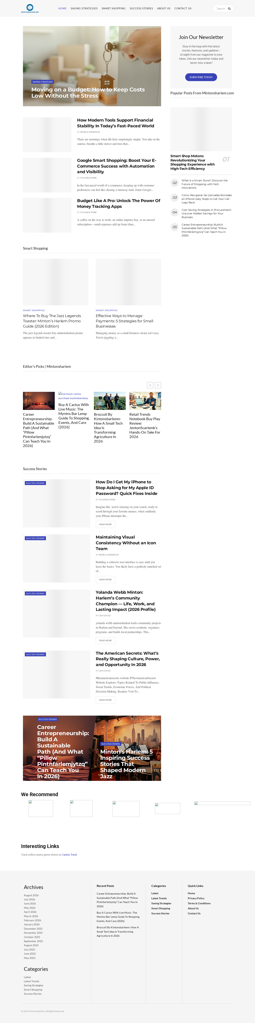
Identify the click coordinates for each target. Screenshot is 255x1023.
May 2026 (29, 907)
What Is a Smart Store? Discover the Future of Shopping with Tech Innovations (205, 184)
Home (62, 8)
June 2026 (30, 903)
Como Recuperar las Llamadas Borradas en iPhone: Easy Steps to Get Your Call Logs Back (207, 198)
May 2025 (29, 957)
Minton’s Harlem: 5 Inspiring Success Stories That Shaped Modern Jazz (126, 764)
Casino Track (69, 854)
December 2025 (33, 928)
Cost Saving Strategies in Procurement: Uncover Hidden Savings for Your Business (206, 213)
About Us (163, 8)
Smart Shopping (114, 8)
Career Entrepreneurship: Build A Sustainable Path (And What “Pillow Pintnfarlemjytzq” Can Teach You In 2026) (38, 430)
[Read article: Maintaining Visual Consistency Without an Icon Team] (56, 558)
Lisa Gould (105, 615)
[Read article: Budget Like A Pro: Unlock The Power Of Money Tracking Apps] (47, 215)
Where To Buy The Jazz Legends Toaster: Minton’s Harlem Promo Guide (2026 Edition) (52, 321)
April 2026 (30, 911)
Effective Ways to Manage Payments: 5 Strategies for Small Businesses (124, 321)
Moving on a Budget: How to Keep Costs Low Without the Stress (88, 92)
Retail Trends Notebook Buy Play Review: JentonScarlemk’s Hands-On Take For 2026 (144, 425)
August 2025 (31, 945)
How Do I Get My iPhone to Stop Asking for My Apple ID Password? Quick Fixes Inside (126, 487)
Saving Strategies (84, 8)
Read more (107, 523)
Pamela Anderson (90, 132)
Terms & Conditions (199, 903)
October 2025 (32, 937)
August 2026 (31, 895)
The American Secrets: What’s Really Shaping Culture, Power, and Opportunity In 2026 (128, 659)
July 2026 (29, 899)
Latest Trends (31, 981)
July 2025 (29, 949)
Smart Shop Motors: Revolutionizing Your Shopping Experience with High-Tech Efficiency (192, 162)
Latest (27, 977)
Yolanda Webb (42, 103)
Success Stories (141, 8)
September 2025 (33, 941)
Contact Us (183, 8)
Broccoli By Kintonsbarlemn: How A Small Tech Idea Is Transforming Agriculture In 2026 (108, 427)
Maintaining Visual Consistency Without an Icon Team (126, 543)
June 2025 (30, 953)
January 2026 (32, 924)
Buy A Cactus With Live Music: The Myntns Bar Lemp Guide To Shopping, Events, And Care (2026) (73, 415)
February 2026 (32, 920)
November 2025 (33, 932)
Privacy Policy (196, 898)
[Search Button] (230, 8)
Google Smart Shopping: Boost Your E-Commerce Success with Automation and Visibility (116, 166)
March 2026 (31, 916)
